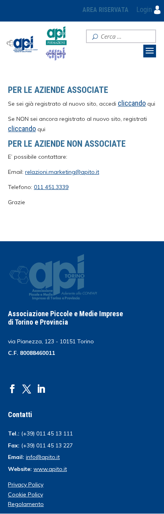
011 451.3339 (51, 187)
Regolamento (26, 504)
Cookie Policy (25, 494)
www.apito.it (50, 469)
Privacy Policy (25, 484)
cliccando (22, 128)
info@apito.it (43, 457)
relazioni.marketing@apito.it (62, 171)
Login (145, 9)
